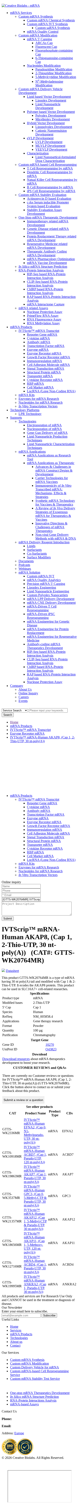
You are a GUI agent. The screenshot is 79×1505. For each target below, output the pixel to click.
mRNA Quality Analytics (44, 580)
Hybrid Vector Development (46, 123)
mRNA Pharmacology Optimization (51, 259)
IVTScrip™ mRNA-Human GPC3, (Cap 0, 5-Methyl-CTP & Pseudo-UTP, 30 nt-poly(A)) (35, 1196)
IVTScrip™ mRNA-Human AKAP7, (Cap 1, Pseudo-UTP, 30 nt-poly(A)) (35, 1174)
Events (23, 701)
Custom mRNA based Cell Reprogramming (48, 164)
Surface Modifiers (39, 557)
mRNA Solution (29, 572)
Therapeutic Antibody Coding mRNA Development (47, 253)
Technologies (27, 421)
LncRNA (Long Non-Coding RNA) (51, 391)
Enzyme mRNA (38, 349)
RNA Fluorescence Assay (44, 319)
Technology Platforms (24, 410)
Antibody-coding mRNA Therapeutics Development (45, 646)
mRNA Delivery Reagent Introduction (44, 542)
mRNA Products (21, 327)
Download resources (16, 1059)
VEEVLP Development (51, 149)
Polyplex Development (50, 115)
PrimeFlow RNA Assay (43, 315)
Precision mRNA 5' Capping (46, 584)
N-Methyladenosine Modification (49, 83)
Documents (26, 561)
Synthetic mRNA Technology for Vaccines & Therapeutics (55, 502)
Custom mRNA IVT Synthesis (47, 24)
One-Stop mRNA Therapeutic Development (48, 217)
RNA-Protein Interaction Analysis (41, 270)
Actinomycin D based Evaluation (49, 198)
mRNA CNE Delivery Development (51, 602)
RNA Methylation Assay (43, 323)
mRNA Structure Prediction (43, 266)
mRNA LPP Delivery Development (50, 599)
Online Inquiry (28, 693)
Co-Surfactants (37, 553)
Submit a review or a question (23, 1100)
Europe (19, 1433)
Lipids (31, 546)
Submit (7, 918)
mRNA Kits (27, 395)
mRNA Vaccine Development (47, 263)
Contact (15, 1345)
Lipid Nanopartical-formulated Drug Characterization (55, 159)
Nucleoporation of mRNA (44, 429)
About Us (25, 689)
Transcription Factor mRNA (45, 346)
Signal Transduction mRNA (45, 368)
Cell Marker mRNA (40, 387)
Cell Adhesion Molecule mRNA (48, 364)
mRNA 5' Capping (39, 39)
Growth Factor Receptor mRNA (48, 357)
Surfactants (34, 550)
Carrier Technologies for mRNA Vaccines (51, 480)
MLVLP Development (50, 145)
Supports (16, 417)
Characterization (38, 153)
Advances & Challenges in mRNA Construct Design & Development (53, 470)
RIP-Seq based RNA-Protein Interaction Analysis (46, 276)
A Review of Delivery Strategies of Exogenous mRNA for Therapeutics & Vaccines (55, 513)
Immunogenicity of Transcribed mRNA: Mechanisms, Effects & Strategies (53, 491)
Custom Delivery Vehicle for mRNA (34, 1367)
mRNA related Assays (33, 308)
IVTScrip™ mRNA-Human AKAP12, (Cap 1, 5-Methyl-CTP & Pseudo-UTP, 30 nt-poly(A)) (35, 1219)
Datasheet (12, 971)
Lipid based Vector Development (49, 96)
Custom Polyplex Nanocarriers (47, 595)
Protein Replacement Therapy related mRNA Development (51, 238)
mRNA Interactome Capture (45, 304)
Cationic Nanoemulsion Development (51, 132)
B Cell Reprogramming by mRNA (50, 187)
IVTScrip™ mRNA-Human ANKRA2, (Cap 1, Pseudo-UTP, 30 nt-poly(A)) (35, 1284)
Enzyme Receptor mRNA (44, 353)
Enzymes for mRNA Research (39, 398)
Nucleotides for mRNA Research (41, 402)
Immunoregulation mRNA (44, 361)
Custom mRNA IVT (40, 576)
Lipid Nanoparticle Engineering (48, 591)
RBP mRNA (35, 383)
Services (15, 1330)
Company (16, 685)
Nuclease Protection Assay (44, 312)
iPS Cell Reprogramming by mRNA (51, 191)
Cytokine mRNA (38, 338)
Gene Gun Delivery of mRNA (47, 432)
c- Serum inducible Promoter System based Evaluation (48, 204)
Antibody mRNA (38, 342)
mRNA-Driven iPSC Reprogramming (41, 615)
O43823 (51, 1049)
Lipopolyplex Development (53, 127)
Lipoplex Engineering (41, 587)
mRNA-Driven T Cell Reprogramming (41, 608)
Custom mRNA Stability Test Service (35, 1378)
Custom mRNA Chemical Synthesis (51, 20)
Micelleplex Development (52, 119)
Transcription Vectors (38, 406)
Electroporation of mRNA (44, 425)
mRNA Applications (32, 451)
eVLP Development (40, 138)
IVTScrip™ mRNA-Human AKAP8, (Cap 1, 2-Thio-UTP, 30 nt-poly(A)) (42, 739)
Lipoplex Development (50, 100)
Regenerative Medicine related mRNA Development (47, 245)
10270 (50, 1044)
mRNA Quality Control (42, 31)
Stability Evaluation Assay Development (44, 211)
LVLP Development (48, 142)
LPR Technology (30, 414)
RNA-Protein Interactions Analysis (33, 1400)
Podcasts (24, 565)
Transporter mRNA (40, 376)
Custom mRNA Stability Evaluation (42, 195)
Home (14, 722)
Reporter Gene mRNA (42, 334)
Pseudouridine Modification (53, 69)
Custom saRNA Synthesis (52, 28)
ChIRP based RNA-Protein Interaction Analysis (45, 291)
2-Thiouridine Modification (53, 73)
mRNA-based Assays (24, 1404)
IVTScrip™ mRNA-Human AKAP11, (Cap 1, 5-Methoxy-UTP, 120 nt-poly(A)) (34, 1243)
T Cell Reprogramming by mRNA (50, 168)
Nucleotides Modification (44, 65)
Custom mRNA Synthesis (36, 16)
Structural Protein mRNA (44, 372)
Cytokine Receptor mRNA (45, 380)
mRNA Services (21, 12)
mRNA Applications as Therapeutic (50, 463)
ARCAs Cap (44, 43)
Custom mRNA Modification (38, 35)
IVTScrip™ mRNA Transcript (39, 331)
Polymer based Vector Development (51, 111)
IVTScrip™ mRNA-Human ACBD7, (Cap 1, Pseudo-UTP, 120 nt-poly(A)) (35, 1154)
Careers (24, 697)
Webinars (25, 568)
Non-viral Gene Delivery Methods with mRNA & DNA (55, 536)
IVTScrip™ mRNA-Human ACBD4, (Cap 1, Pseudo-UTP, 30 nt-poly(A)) (35, 1264)
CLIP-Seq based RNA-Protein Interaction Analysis (47, 283)
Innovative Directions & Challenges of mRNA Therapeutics (51, 527)
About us (16, 1341)
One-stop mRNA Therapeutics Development (40, 1393)
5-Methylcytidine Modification (55, 77)
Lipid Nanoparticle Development (47, 106)
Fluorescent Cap (46, 46)
